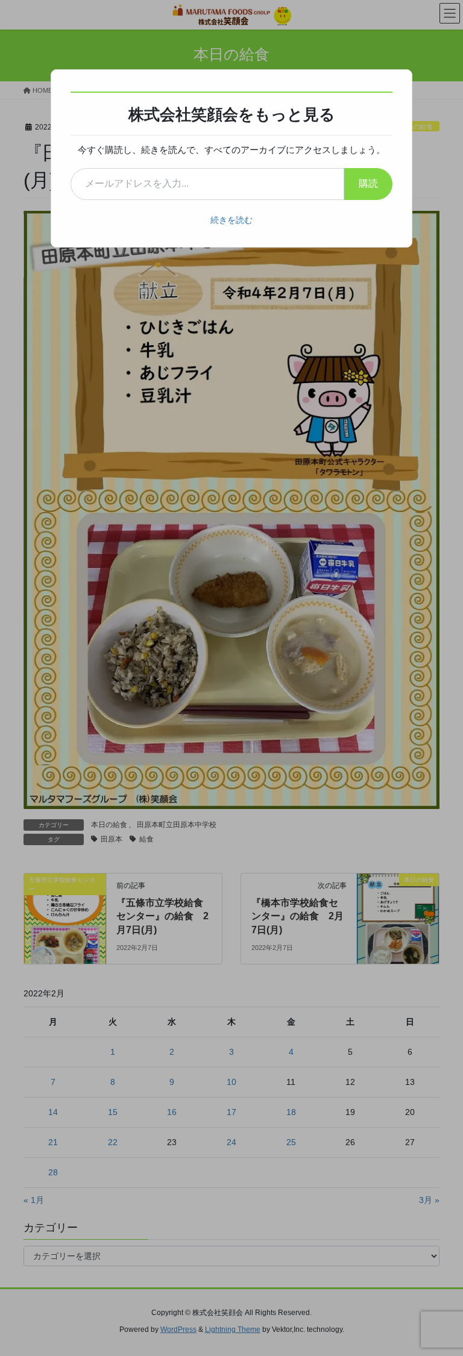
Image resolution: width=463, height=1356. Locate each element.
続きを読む (231, 220)
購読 (368, 183)
